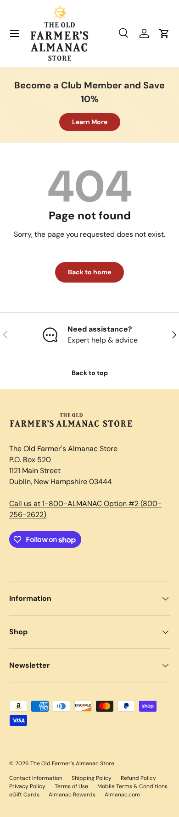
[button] (164, 33)
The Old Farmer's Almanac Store (72, 763)
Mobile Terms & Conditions (132, 786)
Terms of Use (71, 786)
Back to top (90, 373)
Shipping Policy (92, 778)
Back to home (89, 272)
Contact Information (35, 778)
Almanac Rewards (72, 794)
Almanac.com (122, 794)
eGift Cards (24, 794)
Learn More (89, 122)
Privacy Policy (27, 786)
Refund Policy (138, 778)
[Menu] (15, 33)
